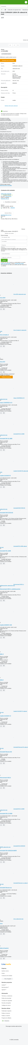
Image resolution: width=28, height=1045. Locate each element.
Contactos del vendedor (7, 975)
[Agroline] (5, 10)
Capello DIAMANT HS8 (6, 625)
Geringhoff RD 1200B (5, 550)
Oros (14, 63)
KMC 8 (1, 654)
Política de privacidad (6, 998)
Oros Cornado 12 (4, 334)
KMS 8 (1, 680)
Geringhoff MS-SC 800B (6, 438)
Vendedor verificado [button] (7, 195)
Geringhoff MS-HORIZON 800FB (8, 850)
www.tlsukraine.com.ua (6, 215)
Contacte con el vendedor (8, 60)
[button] (26, 2)
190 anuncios (8, 196)
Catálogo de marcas (6, 1005)
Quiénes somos (5, 970)
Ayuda (3, 973)
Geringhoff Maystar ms (6, 887)
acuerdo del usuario (19, 263)
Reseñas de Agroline (6, 1003)
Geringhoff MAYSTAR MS (6, 512)
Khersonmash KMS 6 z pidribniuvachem (10, 589)
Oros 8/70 (2, 361)
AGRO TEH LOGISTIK (6, 193)
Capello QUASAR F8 (5, 475)
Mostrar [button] (13, 207)
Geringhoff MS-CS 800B (6, 813)
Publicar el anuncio (6, 377)
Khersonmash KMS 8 (5, 777)
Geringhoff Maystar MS (6, 751)
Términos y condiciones (7, 995)
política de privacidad (5, 263)
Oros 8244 (2, 297)
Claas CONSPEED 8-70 (6, 402)
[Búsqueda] (26, 6)
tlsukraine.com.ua (5, 198)
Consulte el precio (7, 53)
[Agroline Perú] (9, 2)
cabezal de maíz (16, 68)
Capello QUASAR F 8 (5, 715)
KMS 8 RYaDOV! (4, 948)
